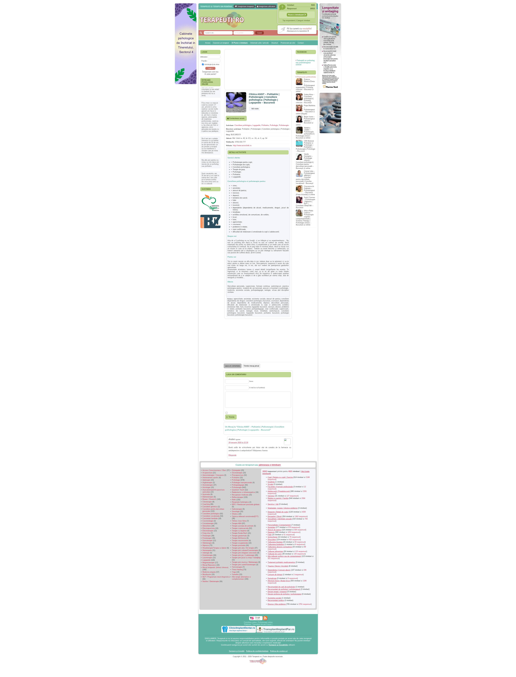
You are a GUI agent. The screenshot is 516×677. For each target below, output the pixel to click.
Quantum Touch (238, 490)
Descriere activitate (233, 129)
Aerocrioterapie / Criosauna (213, 475)
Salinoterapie (237, 509)
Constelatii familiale (210, 518)
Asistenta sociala (274, 598)
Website (229, 145)
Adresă (228, 138)
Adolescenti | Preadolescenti (279, 491)
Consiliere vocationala (211, 516)
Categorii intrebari (303, 21)
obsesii (278, 307)
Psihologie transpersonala (242, 483)
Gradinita (271, 482)
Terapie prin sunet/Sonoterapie (244, 565)
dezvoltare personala (279, 303)
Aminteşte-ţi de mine (211, 64)
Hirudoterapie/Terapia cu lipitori (214, 548)
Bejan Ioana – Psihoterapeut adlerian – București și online (305, 121)
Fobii (269, 535)
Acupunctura (207, 473)
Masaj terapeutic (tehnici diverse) (215, 567)
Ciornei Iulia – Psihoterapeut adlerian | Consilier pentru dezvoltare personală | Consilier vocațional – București (305, 177)
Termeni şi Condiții (236, 651)
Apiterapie (206, 480)
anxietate (247, 299)
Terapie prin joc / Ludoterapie (243, 555)
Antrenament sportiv (210, 478)
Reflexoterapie (237, 497)
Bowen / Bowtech (209, 499)
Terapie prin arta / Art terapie (243, 548)
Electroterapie (208, 531)
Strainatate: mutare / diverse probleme (283, 508)
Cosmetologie (208, 521)
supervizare (283, 309)
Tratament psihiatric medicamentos (281, 562)
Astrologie (206, 487)
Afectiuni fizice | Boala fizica (279, 581)
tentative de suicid (235, 311)
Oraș (228, 135)
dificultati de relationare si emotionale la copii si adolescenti (254, 305)
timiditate (263, 311)
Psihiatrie (265, 125)
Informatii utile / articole (259, 43)
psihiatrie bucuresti (243, 309)
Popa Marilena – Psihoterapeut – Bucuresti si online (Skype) (305, 110)
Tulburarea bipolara (275, 542)
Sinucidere (272, 540)
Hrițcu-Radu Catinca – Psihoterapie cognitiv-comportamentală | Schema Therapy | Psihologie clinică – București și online (305, 218)
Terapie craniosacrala (240, 528)
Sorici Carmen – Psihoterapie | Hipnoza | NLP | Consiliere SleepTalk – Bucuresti (305, 202)
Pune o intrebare (240, 43)
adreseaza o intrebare (270, 465)
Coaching (206, 504)
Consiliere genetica (210, 507)
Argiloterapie (207, 483)
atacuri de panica (273, 299)
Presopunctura (237, 475)
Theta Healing (237, 570)
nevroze (271, 307)
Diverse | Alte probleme (277, 604)
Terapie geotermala (239, 536)
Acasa (207, 43)
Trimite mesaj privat (251, 366)
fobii (237, 307)
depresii (266, 303)
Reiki (234, 500)
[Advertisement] (185, 126)
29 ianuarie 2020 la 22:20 (238, 443)
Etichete (230, 299)
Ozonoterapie (237, 473)
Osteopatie (236, 470)
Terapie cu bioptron (239, 531)
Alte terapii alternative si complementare (241, 578)
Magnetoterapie (208, 563)
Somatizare (272, 578)
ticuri (256, 311)
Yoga (234, 572)
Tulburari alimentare (275, 551)
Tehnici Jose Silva (239, 521)
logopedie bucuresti (259, 307)
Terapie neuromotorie (240, 541)
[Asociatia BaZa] (210, 197)
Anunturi (274, 43)
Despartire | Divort (275, 516)
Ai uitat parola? (210, 74)
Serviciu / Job (273, 504)
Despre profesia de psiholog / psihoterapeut (284, 594)
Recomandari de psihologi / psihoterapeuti (284, 589)
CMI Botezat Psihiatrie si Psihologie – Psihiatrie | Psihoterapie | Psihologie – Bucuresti (305, 146)
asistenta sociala (258, 299)
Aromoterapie (208, 485)
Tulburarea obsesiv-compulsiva (280, 547)
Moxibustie (207, 574)
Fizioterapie (207, 538)
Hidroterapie (207, 543)
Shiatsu (235, 514)
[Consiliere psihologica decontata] (330, 135)
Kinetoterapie (208, 555)
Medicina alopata (209, 572)
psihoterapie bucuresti (243, 315)
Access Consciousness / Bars (214, 470)
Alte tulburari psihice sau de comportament (284, 556)
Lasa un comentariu (232, 366)
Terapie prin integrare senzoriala (244, 553)
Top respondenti (289, 21)
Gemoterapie (207, 541)
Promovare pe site (288, 43)
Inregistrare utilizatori (266, 6)
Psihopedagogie (238, 485)
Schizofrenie (272, 537)
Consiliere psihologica (242, 125)
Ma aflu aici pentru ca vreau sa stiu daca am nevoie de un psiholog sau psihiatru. (210, 150)
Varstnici (271, 496)
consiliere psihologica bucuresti (258, 301)
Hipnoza (206, 545)
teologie (249, 311)
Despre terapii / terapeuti (277, 592)
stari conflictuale (271, 309)
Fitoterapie (207, 536)
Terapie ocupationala (240, 543)
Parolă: (204, 61)
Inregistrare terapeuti (245, 6)
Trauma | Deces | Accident (278, 566)
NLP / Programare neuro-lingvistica (216, 577)
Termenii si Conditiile (278, 645)
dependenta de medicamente (249, 303)
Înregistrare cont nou (210, 72)
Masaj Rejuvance (209, 565)
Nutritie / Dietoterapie (211, 581)
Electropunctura (209, 528)
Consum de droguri (275, 575)
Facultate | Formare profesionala (280, 487)
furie (241, 307)
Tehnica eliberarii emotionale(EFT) (245, 516)
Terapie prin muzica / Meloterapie (245, 562)
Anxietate (271, 527)
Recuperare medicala (240, 495)
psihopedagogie (258, 309)
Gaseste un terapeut (221, 43)
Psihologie (274, 125)
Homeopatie (207, 550)
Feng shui (206, 533)
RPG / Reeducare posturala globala (245, 504)
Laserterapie (207, 558)
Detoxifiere (207, 526)
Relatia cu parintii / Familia (278, 498)
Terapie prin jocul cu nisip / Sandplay (246, 558)
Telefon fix (230, 142)
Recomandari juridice (276, 600)
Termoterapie (237, 567)
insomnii (247, 307)
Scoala (270, 484)
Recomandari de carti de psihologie (281, 587)
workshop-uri (274, 311)
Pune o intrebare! (296, 15)
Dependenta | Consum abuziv (279, 570)
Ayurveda (206, 494)
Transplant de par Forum (261, 624)
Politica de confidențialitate (257, 651)
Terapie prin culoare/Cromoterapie (245, 550)
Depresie (271, 532)
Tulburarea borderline (276, 544)
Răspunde (232, 455)
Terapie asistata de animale (242, 526)
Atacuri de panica (274, 530)
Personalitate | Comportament (279, 525)
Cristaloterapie (208, 523)
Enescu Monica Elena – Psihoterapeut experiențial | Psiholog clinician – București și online (305, 85)
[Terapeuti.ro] (259, 20)
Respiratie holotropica (240, 502)
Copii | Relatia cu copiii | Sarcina (280, 477)
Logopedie (256, 125)
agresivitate (238, 299)
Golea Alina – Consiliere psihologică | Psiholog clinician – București (305, 99)
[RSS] (265, 618)
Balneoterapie (208, 497)
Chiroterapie (207, 502)
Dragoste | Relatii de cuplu (278, 512)
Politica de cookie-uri (279, 651)
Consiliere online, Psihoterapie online (258, 622)
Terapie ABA (236, 523)
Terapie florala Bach (239, 533)
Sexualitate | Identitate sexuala (280, 519)
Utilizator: (204, 57)
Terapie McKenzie (239, 538)
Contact (301, 43)
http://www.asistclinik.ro (242, 145)
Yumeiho (235, 574)
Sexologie (236, 511)
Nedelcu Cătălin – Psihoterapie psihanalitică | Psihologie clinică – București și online (305, 133)
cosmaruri (275, 301)
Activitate (229, 125)
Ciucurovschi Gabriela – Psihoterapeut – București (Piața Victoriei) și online (305, 190)
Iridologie (206, 553)
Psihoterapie (284, 125)
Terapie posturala (238, 545)
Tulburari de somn (275, 554)
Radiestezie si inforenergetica (243, 492)
